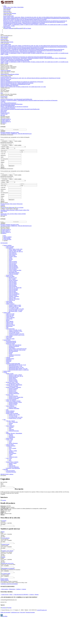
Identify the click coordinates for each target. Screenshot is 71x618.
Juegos (14, 102)
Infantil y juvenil (9, 373)
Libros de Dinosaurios (52, 100)
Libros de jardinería (56, 22)
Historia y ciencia (4, 106)
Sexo (33, 58)
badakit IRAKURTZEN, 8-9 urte (16, 367)
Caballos (35, 100)
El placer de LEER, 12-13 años (59, 24)
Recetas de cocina (7, 20)
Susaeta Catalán (6, 312)
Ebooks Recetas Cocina (6, 79)
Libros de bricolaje (13, 23)
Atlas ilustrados (12, 13)
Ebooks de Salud (4, 85)
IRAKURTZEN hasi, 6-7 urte (15, 366)
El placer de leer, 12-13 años (39, 86)
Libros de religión (52, 20)
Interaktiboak (12, 347)
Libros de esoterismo (31, 22)
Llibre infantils (9, 336)
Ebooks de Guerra (26, 84)
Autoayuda (10, 104)
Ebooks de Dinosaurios (38, 81)
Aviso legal (22, 612)
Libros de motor (48, 22)
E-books (5, 15)
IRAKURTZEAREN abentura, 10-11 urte (18, 368)
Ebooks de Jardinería (5, 80)
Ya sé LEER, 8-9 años (32, 24)
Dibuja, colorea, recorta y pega (10, 17)
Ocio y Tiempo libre (5, 102)
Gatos (38, 100)
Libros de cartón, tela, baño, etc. (36, 17)
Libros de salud (30, 23)
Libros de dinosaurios (61, 18)
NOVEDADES (4, 243)
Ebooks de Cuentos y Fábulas (7, 78)
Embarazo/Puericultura (17, 104)
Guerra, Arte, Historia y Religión (13, 401)
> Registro (36, 594)
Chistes (7, 18)
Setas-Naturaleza (29, 100)
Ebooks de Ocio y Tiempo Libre (16, 83)
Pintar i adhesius (9, 321)
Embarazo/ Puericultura (13, 85)
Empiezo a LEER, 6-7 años (21, 24)
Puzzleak (11, 352)
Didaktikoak (9, 359)
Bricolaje (3, 105)
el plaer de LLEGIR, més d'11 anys (16, 335)
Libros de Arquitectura (23, 106)
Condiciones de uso (15, 612)
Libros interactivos (54, 17)
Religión (10, 106)
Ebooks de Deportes (5, 83)
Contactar (3, 205)
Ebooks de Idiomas (7, 74)
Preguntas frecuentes (5, 112)
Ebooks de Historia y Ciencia (7, 84)
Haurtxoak (11, 356)
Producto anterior (4, 578)
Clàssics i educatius (10, 317)
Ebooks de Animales (5, 81)
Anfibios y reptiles (17, 100)
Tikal (8, 15)
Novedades (3, 210)
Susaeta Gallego (6, 371)
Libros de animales (43, 18)
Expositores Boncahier (24, 60)
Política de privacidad (5, 612)
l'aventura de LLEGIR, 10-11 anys (16, 333)
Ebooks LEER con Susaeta (12, 413)
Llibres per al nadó (10, 313)
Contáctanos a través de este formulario (9, 583)
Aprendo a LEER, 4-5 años (9, 24)
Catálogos (11, 474)
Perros (2, 100)
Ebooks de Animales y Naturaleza (13, 387)
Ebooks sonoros (39, 78)
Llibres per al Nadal (10, 325)
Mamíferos (23, 100)
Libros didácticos (46, 17)
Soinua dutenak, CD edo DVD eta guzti (17, 348)
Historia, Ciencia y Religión (57, 58)
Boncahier (11, 15)
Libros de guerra (59, 20)
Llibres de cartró (9, 322)
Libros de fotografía (40, 22)
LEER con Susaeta (48, 56)
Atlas (2, 74)
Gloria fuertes (6, 13)
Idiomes (8, 320)
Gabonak (8, 357)
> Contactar (23, 589)
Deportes (11, 102)
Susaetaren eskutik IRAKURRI (13, 363)
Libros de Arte (15, 106)
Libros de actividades (42, 19)
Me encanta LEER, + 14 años (15, 311)
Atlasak (7, 362)
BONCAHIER (18, 141)
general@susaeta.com (42, 610)
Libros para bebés (7, 8)
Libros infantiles (11, 56)
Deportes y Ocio (9, 394)
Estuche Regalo (4, 96)
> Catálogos (18, 589)
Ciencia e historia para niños (13, 19)
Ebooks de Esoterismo (28, 83)
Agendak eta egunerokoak (14, 354)
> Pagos (10, 594)
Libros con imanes (20, 18)
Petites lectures (9, 326)
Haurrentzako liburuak (11, 341)
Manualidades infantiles (32, 19)
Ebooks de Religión (17, 84)
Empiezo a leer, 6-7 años (6, 86)
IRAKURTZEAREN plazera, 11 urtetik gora (19, 369)
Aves (12, 100)
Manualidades (12, 105)
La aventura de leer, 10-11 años (26, 86)
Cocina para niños (23, 19)
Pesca (4, 101)
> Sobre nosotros (4, 589)
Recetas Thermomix (22, 20)
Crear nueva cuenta (14, 132)
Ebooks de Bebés (15, 74)
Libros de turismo (11, 22)
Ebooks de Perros (13, 81)
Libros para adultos (26, 56)
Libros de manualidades (14, 293)
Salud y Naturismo (28, 58)
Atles (7, 327)
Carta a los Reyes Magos (12, 213)
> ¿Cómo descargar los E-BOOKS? (20, 594)
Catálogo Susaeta (19, 210)
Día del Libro (3, 213)
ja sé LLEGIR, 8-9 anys (14, 332)
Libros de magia (35, 18)
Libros (4, 6)
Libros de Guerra (14, 59)
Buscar (2, 167)
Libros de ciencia (30, 20)
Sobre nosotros (4, 110)
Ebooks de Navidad (56, 78)
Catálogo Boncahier (10, 210)
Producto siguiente (5, 580)
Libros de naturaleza (51, 18)
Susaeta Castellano (7, 245)
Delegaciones (3, 111)
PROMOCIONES (5, 474)
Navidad (11, 18)
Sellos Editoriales (7, 27)
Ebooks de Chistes (47, 78)
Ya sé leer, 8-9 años (15, 86)
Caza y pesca (13, 58)
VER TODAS (4, 211)
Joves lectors (9, 337)
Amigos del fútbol (22, 213)
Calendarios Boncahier (14, 60)
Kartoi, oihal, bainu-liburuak (15, 344)
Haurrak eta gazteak (10, 343)
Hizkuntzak (8, 361)
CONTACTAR (4, 114)
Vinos (5, 107)
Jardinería (7, 105)
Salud (6, 104)
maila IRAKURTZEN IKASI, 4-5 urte (17, 364)
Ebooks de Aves (20, 81)
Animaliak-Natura (10, 358)
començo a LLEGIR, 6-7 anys (15, 331)
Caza (2, 101)
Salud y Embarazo (10, 405)
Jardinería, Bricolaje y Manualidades (43, 58)
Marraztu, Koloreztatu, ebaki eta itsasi (17, 349)
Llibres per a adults (10, 338)
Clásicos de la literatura (6, 70)
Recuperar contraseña (5, 132)
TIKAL (11, 141)
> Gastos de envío (4, 594)
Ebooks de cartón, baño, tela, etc (21, 78)
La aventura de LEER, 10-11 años (44, 24)
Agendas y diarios (13, 256)
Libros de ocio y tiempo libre (21, 22)
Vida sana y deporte (20, 58)
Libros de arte (45, 20)
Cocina (2, 107)
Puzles (14, 18)
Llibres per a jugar (10, 315)
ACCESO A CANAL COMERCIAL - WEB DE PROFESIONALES (16, 133)
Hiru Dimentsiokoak (13, 351)
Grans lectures (9, 318)
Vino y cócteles (14, 20)
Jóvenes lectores (6, 10)
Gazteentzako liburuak (11, 342)
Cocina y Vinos (7, 59)
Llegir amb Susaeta (10, 328)
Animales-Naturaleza (5, 58)
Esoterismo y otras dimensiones (25, 59)
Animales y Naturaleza (22, 23)
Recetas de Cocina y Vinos (12, 382)
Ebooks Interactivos (32, 78)
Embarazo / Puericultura (39, 23)
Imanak (10, 353)
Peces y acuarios (7, 100)
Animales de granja (43, 100)
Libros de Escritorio (5, 60)
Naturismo (3, 104)
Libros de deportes (13, 286)
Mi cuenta (3, 115)
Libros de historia (38, 20)
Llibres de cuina (9, 323)
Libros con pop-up (28, 18)
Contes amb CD (9, 316)
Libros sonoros (62, 17)
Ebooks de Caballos (28, 81)
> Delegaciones (11, 589)
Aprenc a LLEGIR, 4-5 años (15, 330)
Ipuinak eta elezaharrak (14, 346)
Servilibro (5, 616)
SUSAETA (4, 141)
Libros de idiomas (13, 269)
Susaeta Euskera (6, 340)
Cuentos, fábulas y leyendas (23, 17)
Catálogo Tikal (26, 210)
